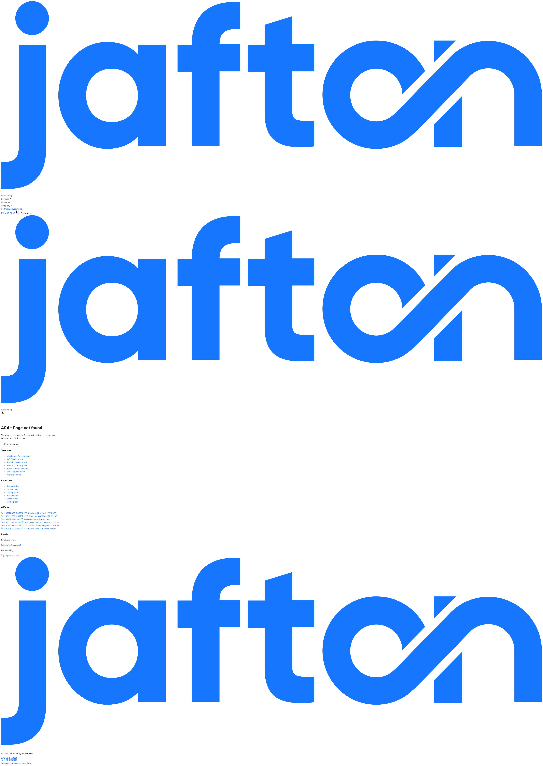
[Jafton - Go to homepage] (271, 192)
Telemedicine (13, 486)
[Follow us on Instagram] (15, 760)
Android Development (17, 462)
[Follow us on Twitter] (3, 760)
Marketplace (12, 502)
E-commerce (13, 495)
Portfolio (5, 209)
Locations (17, 209)
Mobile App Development (18, 456)
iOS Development (15, 459)
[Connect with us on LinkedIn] (11, 760)
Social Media (13, 498)
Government (12, 489)
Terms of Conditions (10, 763)
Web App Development (17, 465)
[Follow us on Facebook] (7, 760)
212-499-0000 (8, 213)
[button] (271, 199)
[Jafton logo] (271, 406)
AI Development (14, 474)
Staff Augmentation (16, 471)
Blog (11, 209)
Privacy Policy (26, 763)
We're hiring (6, 195)
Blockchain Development (18, 468)
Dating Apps (12, 492)
